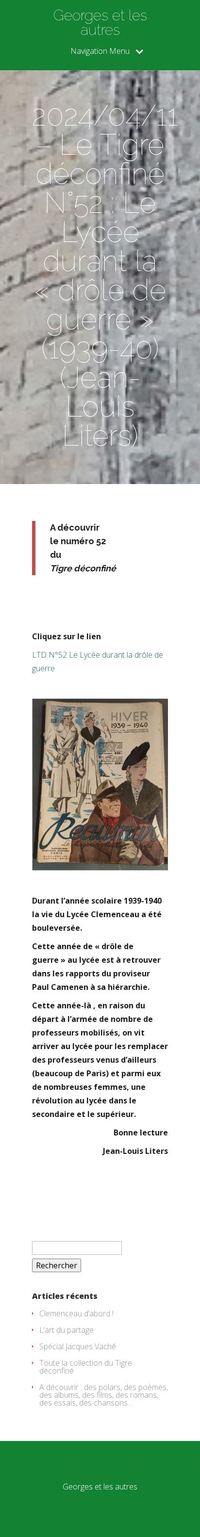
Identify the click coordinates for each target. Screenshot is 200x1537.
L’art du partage (66, 1330)
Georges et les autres (100, 22)
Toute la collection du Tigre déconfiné (85, 1367)
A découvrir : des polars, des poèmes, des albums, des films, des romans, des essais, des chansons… (103, 1395)
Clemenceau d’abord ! (76, 1313)
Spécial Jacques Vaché (77, 1346)
